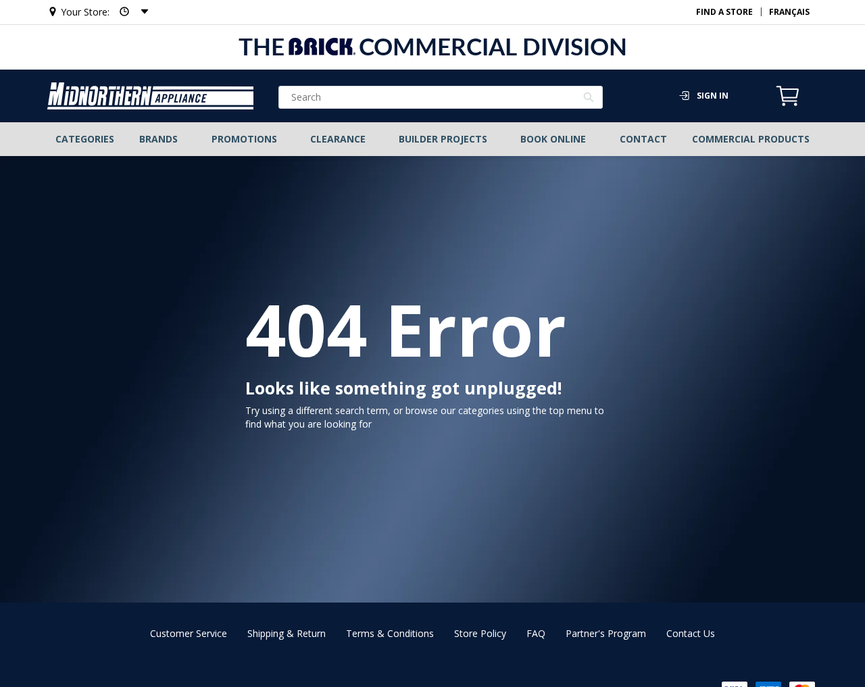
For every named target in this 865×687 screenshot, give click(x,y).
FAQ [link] (535, 633)
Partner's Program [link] (606, 633)
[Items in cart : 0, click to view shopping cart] (787, 104)
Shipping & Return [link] (286, 633)
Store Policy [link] (480, 633)
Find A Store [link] (724, 12)
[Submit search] (588, 98)
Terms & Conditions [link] (390, 633)
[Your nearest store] (129, 11)
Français (789, 12)
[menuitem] (85, 139)
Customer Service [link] (188, 633)
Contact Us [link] (690, 633)
